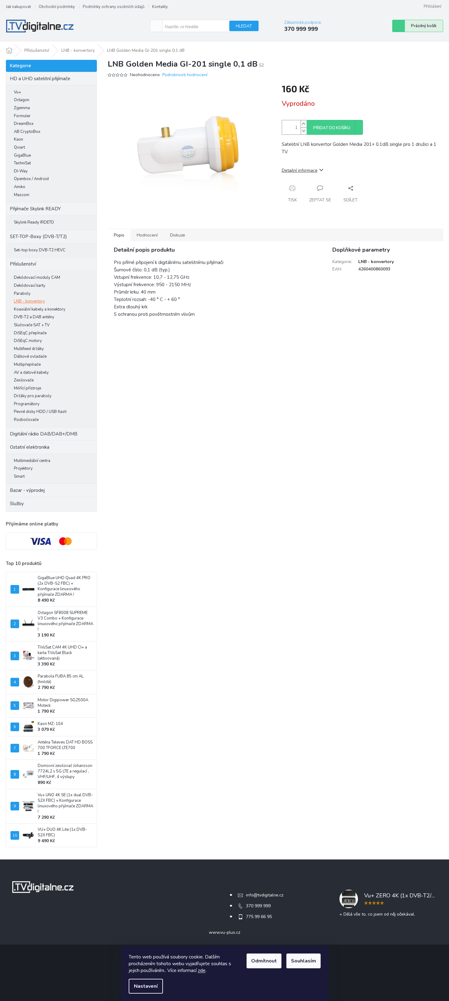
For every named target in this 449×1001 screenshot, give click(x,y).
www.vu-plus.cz (224, 932)
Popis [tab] (119, 235)
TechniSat (22, 163)
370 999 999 (258, 906)
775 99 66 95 (259, 917)
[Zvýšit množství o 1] (304, 123)
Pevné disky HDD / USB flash (40, 411)
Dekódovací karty (29, 285)
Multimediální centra (32, 460)
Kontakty (160, 7)
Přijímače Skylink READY (35, 209)
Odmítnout (264, 961)
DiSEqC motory (28, 341)
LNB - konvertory (29, 301)
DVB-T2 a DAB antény (34, 317)
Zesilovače (24, 380)
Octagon (21, 100)
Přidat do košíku (331, 128)
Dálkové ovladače (30, 356)
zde (202, 970)
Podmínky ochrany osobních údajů (113, 7)
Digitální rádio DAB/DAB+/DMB (43, 434)
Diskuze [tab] (177, 235)
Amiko (19, 187)
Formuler (22, 116)
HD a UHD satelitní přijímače (40, 79)
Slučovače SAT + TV (32, 325)
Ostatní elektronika (29, 447)
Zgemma (22, 108)
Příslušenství (23, 264)
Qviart (19, 147)
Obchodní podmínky (57, 7)
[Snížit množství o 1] (304, 130)
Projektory (23, 468)
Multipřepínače (27, 364)
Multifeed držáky (29, 349)
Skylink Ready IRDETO (34, 222)
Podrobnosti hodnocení (184, 75)
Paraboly (22, 293)
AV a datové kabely (31, 372)
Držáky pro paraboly (33, 396)
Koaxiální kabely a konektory (39, 309)
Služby (17, 503)
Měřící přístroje (27, 388)
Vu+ (17, 92)
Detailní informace (300, 170)
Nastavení (146, 986)
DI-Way (21, 171)
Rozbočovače (26, 419)
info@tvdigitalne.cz (264, 895)
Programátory (26, 404)
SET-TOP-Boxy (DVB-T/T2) (38, 236)
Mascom (21, 195)
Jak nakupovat (18, 7)
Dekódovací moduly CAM (37, 277)
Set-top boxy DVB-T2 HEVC (39, 250)
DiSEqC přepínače (30, 333)
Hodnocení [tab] (147, 235)
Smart (19, 476)
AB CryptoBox (27, 131)
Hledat (244, 26)
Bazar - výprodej (27, 490)
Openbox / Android (31, 179)
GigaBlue (22, 155)
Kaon (18, 139)
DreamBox (24, 123)
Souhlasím (303, 961)
